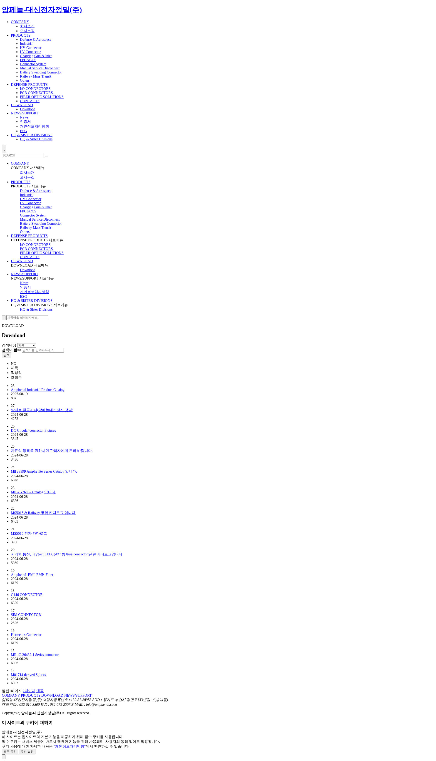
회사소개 (27, 26)
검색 (7, 355)
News (24, 117)
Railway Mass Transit (35, 76)
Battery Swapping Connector (41, 72)
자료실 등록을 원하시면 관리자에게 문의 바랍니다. (52, 451)
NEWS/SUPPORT (24, 274)
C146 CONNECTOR (27, 595)
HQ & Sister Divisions (36, 139)
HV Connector (30, 48)
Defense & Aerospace (35, 39)
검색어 (11, 350)
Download (27, 109)
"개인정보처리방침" (70, 746)
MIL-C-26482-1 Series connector (35, 655)
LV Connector (30, 52)
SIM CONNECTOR (26, 615)
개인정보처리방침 (34, 126)
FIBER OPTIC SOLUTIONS (42, 97)
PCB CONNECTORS (36, 93)
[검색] (46, 156)
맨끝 (40, 691)
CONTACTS (30, 101)
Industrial (26, 43)
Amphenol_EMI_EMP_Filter (32, 575)
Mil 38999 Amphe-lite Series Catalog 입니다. (44, 471)
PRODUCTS (20, 182)
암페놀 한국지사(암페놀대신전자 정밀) (42, 410)
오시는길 (27, 31)
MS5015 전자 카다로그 (29, 533)
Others (25, 80)
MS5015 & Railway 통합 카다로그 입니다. (43, 513)
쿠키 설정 (27, 751)
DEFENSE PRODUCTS (29, 236)
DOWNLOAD (22, 261)
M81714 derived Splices (28, 675)
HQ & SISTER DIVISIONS (31, 300)
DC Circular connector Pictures (33, 430)
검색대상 (9, 345)
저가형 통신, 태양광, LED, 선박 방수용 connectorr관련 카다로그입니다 (66, 554)
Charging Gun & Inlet (36, 56)
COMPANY (20, 163)
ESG (23, 131)
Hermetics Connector (26, 635)
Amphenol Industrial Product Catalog (37, 390)
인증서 (25, 121)
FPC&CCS (28, 60)
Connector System (33, 64)
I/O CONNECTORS (35, 89)
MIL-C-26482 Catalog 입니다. (33, 492)
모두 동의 (10, 751)
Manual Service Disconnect (39, 68)
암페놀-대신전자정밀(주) (42, 9)
